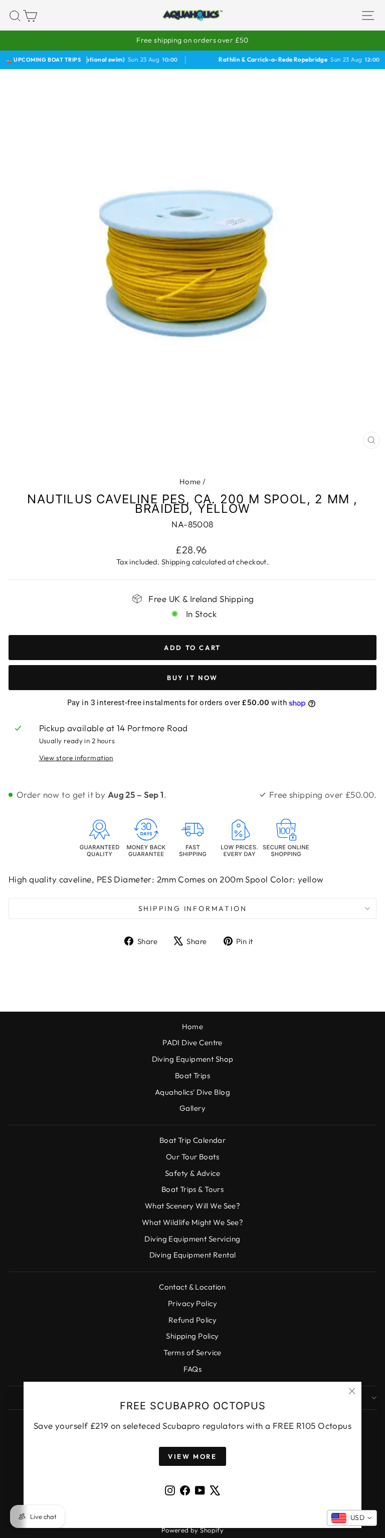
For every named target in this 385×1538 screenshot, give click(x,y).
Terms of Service (192, 1352)
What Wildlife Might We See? (192, 1222)
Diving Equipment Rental (192, 1255)
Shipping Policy (192, 1336)
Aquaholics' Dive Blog (192, 1092)
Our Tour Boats (192, 1156)
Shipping (175, 561)
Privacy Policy (192, 1303)
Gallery (192, 1108)
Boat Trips (192, 1075)
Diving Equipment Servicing (192, 1239)
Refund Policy (192, 1320)
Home (190, 481)
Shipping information (192, 908)
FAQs (192, 1369)
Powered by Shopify (192, 1530)
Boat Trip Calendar (192, 1140)
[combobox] (352, 1518)
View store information (76, 757)
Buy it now (192, 678)
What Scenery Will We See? (193, 1205)
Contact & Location (192, 1287)
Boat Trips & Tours (192, 1189)
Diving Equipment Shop (193, 1059)
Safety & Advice (192, 1173)
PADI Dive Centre (192, 1042)
